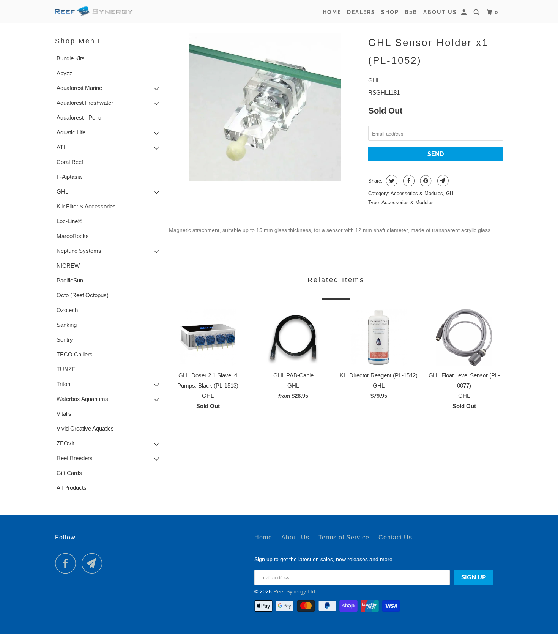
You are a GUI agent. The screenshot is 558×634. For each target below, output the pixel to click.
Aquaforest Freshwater (85, 102)
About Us (440, 12)
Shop (390, 12)
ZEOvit (65, 443)
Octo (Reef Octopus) (83, 295)
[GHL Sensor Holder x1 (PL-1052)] (265, 106)
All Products (72, 487)
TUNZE (66, 369)
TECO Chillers (75, 354)
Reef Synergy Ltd (294, 591)
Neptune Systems (79, 251)
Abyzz (65, 73)
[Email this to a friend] (442, 180)
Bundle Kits (71, 58)
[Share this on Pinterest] (425, 180)
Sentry (65, 339)
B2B (411, 12)
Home (332, 12)
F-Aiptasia (69, 176)
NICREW (68, 265)
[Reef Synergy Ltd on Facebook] (67, 563)
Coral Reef (70, 162)
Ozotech (67, 310)
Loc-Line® (69, 221)
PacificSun (70, 280)
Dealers (361, 12)
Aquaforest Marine (79, 88)
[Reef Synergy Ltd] (94, 11)
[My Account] (465, 12)
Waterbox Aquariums (82, 399)
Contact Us (395, 537)
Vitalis (64, 413)
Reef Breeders (75, 458)
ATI (61, 147)
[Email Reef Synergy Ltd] (94, 563)
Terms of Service (343, 537)
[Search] (477, 12)
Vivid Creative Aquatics (85, 428)
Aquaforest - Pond (79, 117)
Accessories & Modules (417, 193)
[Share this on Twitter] (390, 180)
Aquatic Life (71, 132)
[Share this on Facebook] (408, 180)
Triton (63, 384)
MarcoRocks (73, 236)
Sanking (67, 325)
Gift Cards (69, 473)
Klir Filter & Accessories (86, 206)
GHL (62, 191)
